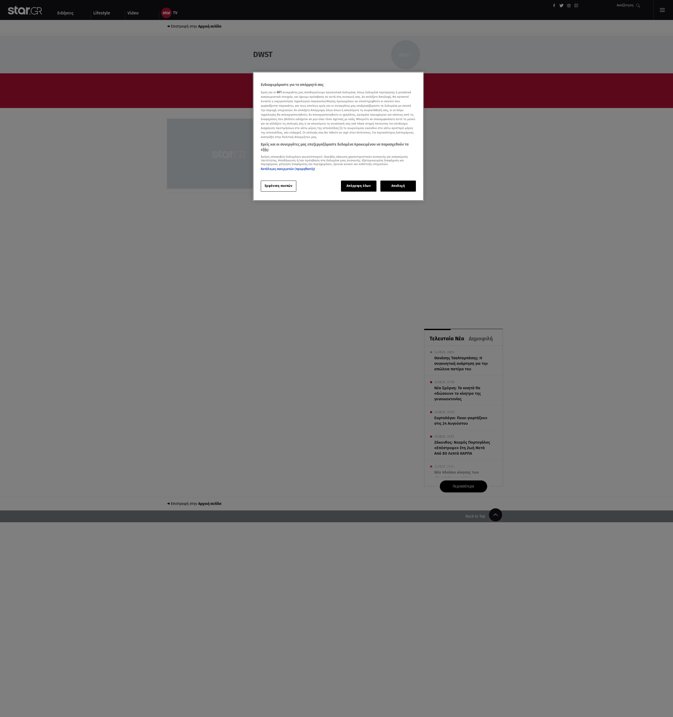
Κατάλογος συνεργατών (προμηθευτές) (288, 169)
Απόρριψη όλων (358, 186)
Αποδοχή (398, 186)
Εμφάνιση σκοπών (279, 186)
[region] (338, 136)
